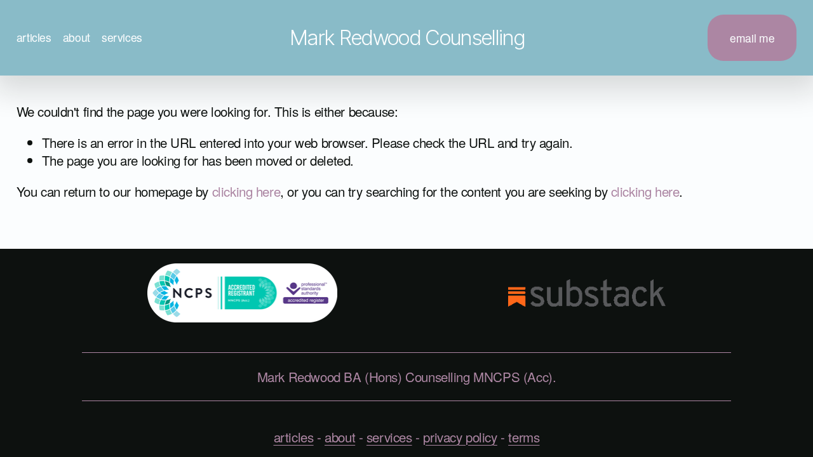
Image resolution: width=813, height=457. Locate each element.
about (76, 37)
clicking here (246, 191)
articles (34, 37)
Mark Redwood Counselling (407, 37)
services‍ (389, 437)
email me (752, 38)
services (122, 37)
